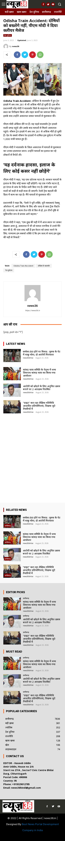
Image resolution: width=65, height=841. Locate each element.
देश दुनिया (7, 35)
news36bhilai (28, 358)
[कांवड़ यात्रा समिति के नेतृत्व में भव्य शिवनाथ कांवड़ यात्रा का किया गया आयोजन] (12, 373)
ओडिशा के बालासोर (44, 266)
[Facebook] (43, 4)
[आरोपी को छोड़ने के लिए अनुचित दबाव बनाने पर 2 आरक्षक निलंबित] (12, 390)
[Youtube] (53, 4)
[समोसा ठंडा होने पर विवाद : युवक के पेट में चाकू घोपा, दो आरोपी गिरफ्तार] (12, 355)
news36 (15, 46)
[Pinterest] (32, 54)
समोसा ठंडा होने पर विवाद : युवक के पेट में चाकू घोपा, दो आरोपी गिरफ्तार (41, 353)
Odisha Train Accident (23, 266)
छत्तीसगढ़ (8, 525)
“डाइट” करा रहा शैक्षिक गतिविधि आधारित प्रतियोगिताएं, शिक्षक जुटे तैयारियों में (39, 405)
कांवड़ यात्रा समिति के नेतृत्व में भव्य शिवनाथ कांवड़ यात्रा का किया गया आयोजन (39, 372)
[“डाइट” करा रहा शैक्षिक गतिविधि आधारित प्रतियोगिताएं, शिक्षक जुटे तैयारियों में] (12, 406)
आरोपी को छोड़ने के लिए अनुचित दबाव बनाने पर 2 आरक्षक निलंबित (41, 387)
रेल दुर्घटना (8, 270)
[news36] (6, 46)
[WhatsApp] (40, 54)
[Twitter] (48, 4)
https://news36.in (32, 310)
